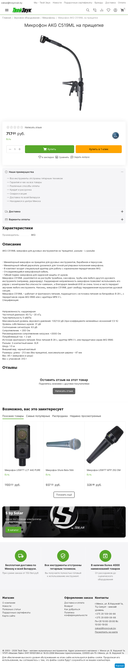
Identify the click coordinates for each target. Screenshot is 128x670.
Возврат (68, 606)
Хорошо (120, 665)
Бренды (99, 2)
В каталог (13, 529)
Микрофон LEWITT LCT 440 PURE (22, 470)
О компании (8, 602)
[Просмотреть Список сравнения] (102, 10)
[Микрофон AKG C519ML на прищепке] (64, 73)
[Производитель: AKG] (115, 135)
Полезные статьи (11, 609)
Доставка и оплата (74, 602)
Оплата (122, 2)
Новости (57, 2)
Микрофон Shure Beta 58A (60, 470)
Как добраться (72, 609)
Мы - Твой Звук (42, 2)
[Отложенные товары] (108, 10)
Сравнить (64, 157)
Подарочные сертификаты (78, 2)
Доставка (110, 2)
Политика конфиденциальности (75, 613)
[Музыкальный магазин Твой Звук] (22, 10)
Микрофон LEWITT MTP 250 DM (104, 470)
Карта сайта (8, 615)
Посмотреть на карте (106, 632)
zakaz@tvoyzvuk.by (11, 2)
